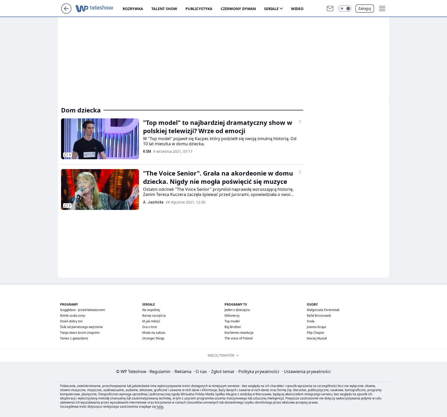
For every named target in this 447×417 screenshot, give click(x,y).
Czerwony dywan (238, 8)
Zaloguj (364, 8)
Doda (311, 321)
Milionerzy (232, 315)
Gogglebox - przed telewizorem (82, 310)
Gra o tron (149, 327)
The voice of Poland (238, 338)
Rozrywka (133, 8)
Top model (232, 321)
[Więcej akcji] (300, 121)
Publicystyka (198, 8)
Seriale (271, 8)
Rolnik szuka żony (72, 315)
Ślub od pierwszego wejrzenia (81, 327)
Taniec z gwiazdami (74, 338)
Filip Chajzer (315, 332)
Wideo (297, 8)
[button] (344, 8)
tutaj (160, 406)
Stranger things (153, 338)
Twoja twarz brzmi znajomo (80, 332)
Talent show (164, 8)
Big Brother (233, 327)
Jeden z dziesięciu (237, 310)
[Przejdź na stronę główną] (66, 12)
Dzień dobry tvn (71, 321)
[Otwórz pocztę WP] (330, 8)
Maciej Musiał (317, 338)
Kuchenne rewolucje (239, 332)
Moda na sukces (154, 332)
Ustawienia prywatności (306, 371)
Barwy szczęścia (154, 315)
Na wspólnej (151, 310)
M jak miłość (151, 321)
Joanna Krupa (316, 327)
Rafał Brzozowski (319, 315)
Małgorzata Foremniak (323, 310)
